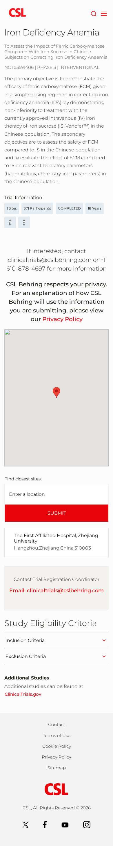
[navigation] (104, 13)
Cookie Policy (56, 746)
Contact (56, 724)
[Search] (93, 13)
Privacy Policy (62, 319)
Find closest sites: (22, 479)
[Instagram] (86, 824)
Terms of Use (56, 735)
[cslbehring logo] (17, 13)
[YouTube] (65, 824)
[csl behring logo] (56, 789)
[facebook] (45, 824)
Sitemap (57, 767)
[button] (56, 392)
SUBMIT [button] (57, 513)
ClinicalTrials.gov (23, 694)
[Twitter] (25, 824)
